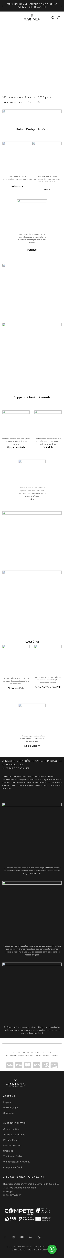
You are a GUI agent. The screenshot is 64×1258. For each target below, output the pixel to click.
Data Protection (12, 1145)
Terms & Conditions (14, 1134)
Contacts (8, 1113)
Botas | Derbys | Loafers (32, 129)
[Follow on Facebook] (5, 1237)
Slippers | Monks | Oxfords (32, 397)
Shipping (8, 1150)
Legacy (7, 1102)
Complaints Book (12, 1167)
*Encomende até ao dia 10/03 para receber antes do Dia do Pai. (26, 100)
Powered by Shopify (39, 1250)
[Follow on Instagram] (13, 1237)
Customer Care (11, 1129)
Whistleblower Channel (16, 1161)
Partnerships (10, 1107)
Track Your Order (12, 1156)
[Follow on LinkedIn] (30, 1237)
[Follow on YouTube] (22, 1237)
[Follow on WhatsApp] (39, 1237)
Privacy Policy (11, 1140)
